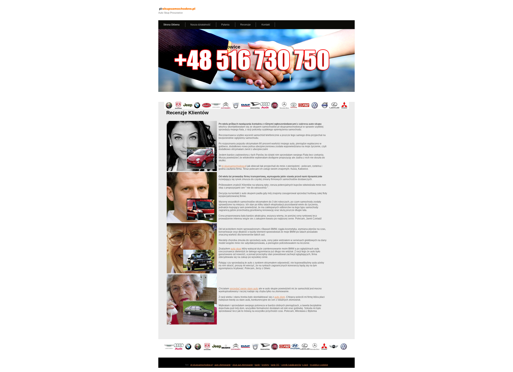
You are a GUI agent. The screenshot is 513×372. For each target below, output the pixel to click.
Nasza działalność (200, 24)
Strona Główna (171, 24)
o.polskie (323, 365)
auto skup (236, 248)
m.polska (314, 365)
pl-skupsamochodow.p (233, 166)
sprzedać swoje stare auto (244, 288)
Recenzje (245, 24)
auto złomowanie (222, 365)
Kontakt (266, 24)
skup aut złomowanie (242, 365)
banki (257, 365)
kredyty (265, 365)
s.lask (305, 365)
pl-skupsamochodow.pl (201, 365)
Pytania (225, 24)
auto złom (279, 297)
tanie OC (275, 365)
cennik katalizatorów (291, 365)
